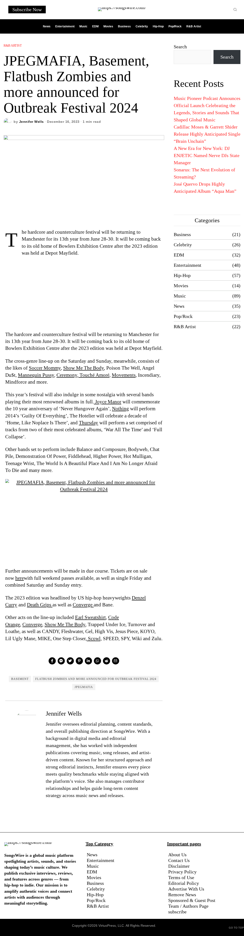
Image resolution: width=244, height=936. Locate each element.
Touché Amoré (93, 375)
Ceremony (66, 375)
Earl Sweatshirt (90, 617)
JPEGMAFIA (84, 687)
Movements (124, 375)
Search (180, 46)
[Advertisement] (84, 295)
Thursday (88, 423)
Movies (181, 285)
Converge (83, 605)
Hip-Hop (182, 275)
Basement (20, 679)
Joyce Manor (107, 402)
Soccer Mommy (45, 368)
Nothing (120, 408)
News (179, 306)
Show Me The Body (83, 368)
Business (182, 234)
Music (180, 295)
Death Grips (39, 605)
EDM (179, 255)
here (19, 578)
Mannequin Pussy (36, 375)
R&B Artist (13, 45)
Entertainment (187, 265)
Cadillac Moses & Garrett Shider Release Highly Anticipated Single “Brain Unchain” (207, 134)
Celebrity (183, 244)
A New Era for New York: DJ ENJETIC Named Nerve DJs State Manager (206, 155)
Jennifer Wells (31, 122)
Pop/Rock (183, 316)
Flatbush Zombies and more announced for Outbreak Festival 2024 (95, 679)
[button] (235, 9)
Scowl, (94, 638)
